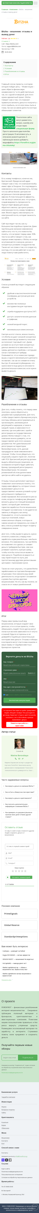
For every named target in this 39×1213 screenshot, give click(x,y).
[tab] (19, 786)
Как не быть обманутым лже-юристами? (19, 792)
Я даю (18, 695)
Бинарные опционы (8, 1110)
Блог (3, 1144)
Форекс (4, 1107)
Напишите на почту (14, 1156)
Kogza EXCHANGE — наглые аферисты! (16, 955)
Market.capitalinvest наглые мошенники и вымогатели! (17, 975)
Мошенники (5, 1138)
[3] (19, 871)
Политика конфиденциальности (12, 1073)
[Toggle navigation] (35, 3)
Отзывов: (5, 41)
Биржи (4, 1125)
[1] (12, 871)
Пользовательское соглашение (12, 1174)
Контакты (5, 1153)
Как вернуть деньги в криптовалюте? (18, 798)
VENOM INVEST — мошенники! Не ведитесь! (18, 959)
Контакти (5, 1141)
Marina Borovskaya (19, 755)
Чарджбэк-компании (8, 1097)
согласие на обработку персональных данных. (20, 695)
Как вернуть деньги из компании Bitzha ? (19, 786)
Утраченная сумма (10, 670)
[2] (15, 871)
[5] (25, 871)
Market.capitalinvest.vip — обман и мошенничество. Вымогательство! (15, 968)
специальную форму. (25, 128)
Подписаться (27, 1057)
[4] (22, 871)
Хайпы (4, 1113)
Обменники (5, 1128)
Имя (5, 679)
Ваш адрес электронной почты (15, 687)
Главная (5, 9)
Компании (14, 9)
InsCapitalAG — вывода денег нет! (14, 963)
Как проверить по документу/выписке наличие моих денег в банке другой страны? (18, 815)
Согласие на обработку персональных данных (17, 1177)
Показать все (7, 980)
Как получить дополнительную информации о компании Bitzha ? (17, 805)
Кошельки (5, 1122)
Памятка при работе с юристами (19, 724)
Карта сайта (6, 1169)
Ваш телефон (8, 662)
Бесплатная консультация (19, 700)
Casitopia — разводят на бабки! (14, 951)
